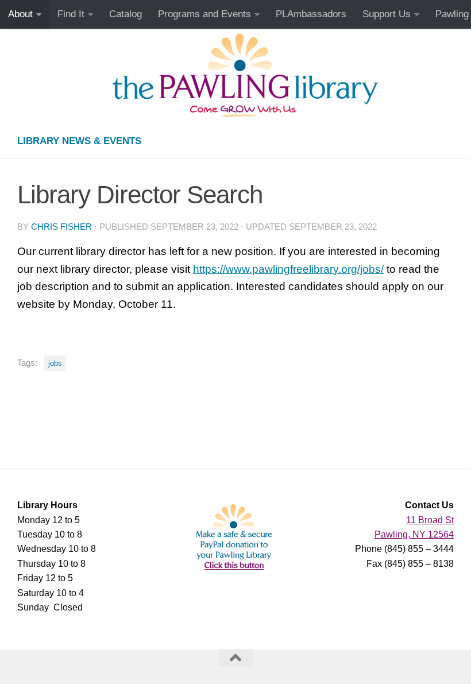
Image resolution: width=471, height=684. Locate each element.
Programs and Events (204, 14)
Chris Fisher (61, 226)
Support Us (386, 14)
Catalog (125, 14)
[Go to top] (235, 658)
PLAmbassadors (311, 14)
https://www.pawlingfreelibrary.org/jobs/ (288, 269)
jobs (55, 363)
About (20, 14)
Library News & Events (79, 141)
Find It (70, 14)
